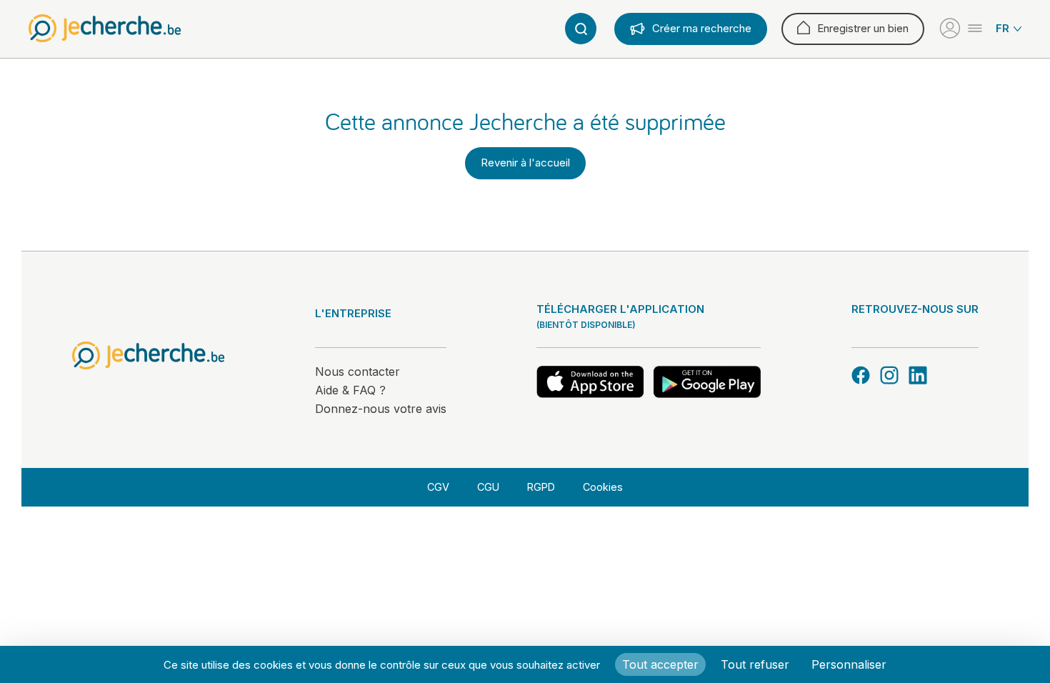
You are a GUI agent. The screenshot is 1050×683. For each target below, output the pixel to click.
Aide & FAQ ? (350, 390)
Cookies (603, 487)
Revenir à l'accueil (525, 162)
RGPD (541, 487)
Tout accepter (660, 664)
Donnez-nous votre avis (380, 409)
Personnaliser (848, 664)
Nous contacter (357, 371)
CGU (488, 487)
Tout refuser (755, 664)
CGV (438, 487)
